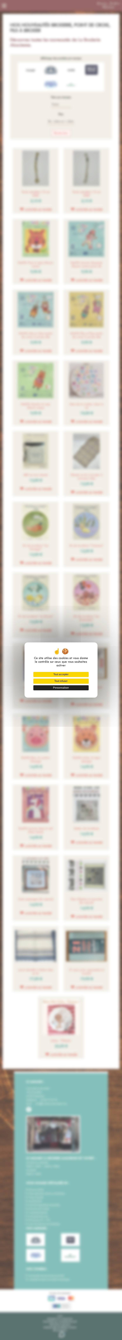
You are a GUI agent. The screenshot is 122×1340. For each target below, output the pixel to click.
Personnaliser (61, 687)
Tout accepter (60, 674)
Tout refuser (61, 681)
